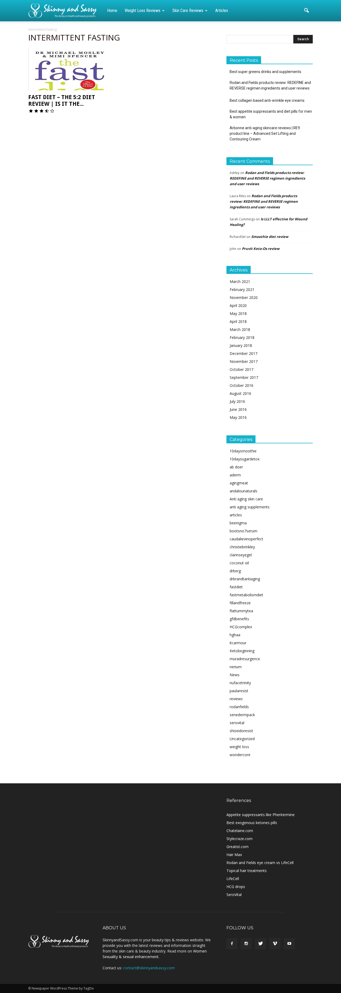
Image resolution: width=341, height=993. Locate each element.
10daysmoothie (243, 450)
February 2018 (242, 337)
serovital (237, 722)
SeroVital (234, 894)
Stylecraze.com (239, 838)
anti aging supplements (250, 506)
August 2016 (240, 393)
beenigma (238, 522)
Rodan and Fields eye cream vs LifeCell (260, 862)
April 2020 (238, 305)
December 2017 (243, 353)
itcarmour (238, 642)
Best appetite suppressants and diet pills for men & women (271, 114)
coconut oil (239, 562)
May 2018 (238, 313)
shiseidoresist (241, 730)
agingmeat (239, 482)
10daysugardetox (244, 458)
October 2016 (241, 385)
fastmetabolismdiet (246, 594)
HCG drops (235, 886)
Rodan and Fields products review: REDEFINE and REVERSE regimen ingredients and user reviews (270, 85)
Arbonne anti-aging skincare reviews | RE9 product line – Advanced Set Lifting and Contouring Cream (265, 133)
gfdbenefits (239, 618)
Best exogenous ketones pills (251, 822)
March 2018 (240, 329)
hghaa (235, 634)
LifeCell (232, 878)
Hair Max (234, 854)
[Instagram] (246, 943)
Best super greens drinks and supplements (265, 72)
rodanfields (239, 706)
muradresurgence (245, 658)
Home (112, 10)
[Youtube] (289, 943)
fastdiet (236, 586)
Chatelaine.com (239, 830)
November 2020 (244, 297)
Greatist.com (237, 846)
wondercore (240, 754)
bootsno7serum (243, 530)
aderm (235, 474)
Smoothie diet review (269, 236)
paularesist (239, 690)
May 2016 (238, 417)
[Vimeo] (275, 943)
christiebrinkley (242, 546)
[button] (306, 10)
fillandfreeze (240, 602)
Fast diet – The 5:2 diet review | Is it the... (61, 100)
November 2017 (244, 361)
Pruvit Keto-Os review (260, 248)
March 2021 (240, 281)
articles (236, 514)
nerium (236, 666)
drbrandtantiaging (245, 578)
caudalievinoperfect (246, 538)
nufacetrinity (240, 682)
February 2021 (242, 289)
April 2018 (238, 321)
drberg (235, 570)
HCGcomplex (241, 626)
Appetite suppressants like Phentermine (260, 814)
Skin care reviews (187, 10)
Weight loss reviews (142, 10)
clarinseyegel (241, 554)
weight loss (239, 746)
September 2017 (244, 377)
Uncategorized (242, 738)
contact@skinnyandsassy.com (149, 967)
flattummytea (241, 610)
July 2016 (237, 401)
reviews (236, 698)
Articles (221, 10)
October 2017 (241, 369)
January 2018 (241, 345)
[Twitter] (260, 943)
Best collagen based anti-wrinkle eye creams (267, 100)
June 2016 (238, 409)
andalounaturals (243, 490)
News (234, 674)
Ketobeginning (242, 650)
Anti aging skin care (246, 498)
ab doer (236, 466)
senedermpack (242, 714)
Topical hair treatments (246, 870)
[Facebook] (231, 943)
